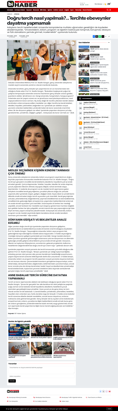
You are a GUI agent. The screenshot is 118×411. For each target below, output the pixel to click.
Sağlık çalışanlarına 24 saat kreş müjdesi (63, 338)
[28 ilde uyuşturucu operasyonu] (63, 348)
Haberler (9, 14)
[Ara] (108, 10)
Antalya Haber (20, 10)
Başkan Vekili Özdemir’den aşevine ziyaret (97, 58)
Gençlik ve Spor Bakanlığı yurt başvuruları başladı (18, 338)
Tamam (109, 408)
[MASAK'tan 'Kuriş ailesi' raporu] (41, 330)
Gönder (12, 381)
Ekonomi (36, 10)
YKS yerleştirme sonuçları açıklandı (17, 356)
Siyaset (29, 10)
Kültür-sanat (58, 10)
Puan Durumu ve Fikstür (95, 397)
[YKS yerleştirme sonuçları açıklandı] (19, 348)
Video (44, 10)
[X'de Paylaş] (96, 36)
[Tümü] (109, 42)
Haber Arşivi (65, 401)
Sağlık (66, 10)
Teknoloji (78, 10)
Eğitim (50, 10)
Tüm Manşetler (13, 401)
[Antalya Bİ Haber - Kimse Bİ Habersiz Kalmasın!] (22, 4)
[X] (103, 391)
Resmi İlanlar (87, 10)
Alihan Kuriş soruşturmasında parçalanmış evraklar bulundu (41, 356)
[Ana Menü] (110, 10)
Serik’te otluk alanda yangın (99, 50)
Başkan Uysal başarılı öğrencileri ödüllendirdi (99, 66)
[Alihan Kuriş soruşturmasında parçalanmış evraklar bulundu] (41, 348)
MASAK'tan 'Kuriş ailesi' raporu (41, 337)
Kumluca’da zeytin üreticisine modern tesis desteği (98, 74)
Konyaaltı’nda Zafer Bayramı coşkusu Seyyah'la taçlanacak (99, 90)
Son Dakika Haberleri (41, 401)
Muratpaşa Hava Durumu (43, 397)
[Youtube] (109, 391)
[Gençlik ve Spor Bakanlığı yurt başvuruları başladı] (19, 330)
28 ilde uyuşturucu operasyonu (59, 356)
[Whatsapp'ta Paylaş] (99, 36)
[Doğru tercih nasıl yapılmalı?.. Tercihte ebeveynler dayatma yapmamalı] (41, 60)
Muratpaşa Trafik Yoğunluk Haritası (72, 397)
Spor (72, 10)
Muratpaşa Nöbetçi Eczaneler (18, 397)
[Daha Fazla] (103, 36)
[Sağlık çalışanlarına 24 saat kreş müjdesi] (63, 330)
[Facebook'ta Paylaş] (94, 36)
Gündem (10, 10)
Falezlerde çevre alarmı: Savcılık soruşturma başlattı (99, 82)
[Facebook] (100, 391)
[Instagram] (106, 391)
